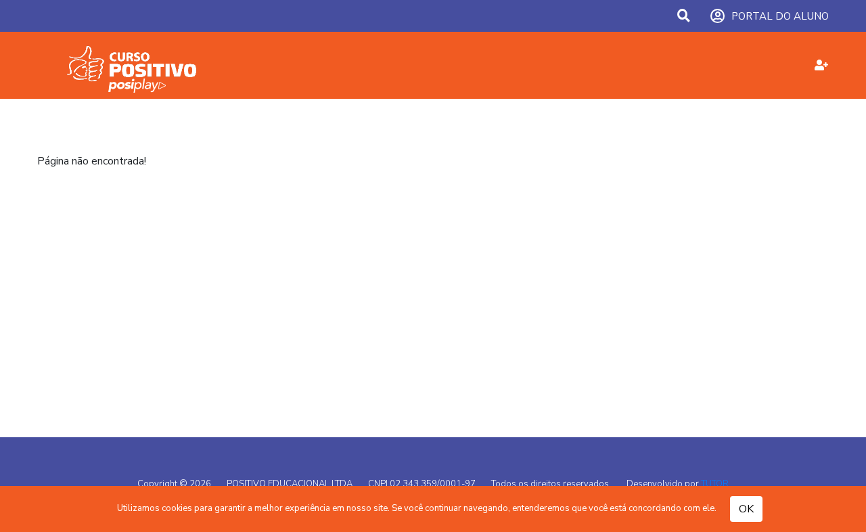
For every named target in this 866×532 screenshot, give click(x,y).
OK (746, 509)
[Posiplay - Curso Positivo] (148, 65)
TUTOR (715, 484)
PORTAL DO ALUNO (780, 16)
